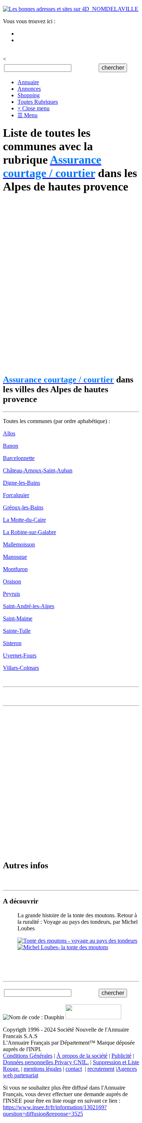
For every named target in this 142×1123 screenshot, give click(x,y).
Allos (9, 433)
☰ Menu (27, 115)
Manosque (15, 557)
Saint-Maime (17, 618)
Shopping (28, 95)
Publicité (121, 1056)
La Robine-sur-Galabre (29, 532)
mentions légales (43, 1069)
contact (74, 1069)
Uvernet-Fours (19, 655)
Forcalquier (16, 495)
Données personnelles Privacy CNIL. (46, 1062)
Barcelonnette (19, 458)
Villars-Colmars (21, 668)
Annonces (29, 89)
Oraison (12, 581)
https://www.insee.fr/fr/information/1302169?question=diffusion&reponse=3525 (55, 1110)
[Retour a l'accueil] (70, 9)
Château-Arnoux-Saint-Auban (37, 470)
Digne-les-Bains (21, 483)
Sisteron (12, 643)
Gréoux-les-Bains (23, 507)
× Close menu (33, 108)
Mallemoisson (19, 544)
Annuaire (28, 82)
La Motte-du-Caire (24, 520)
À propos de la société (81, 1056)
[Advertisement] (71, 284)
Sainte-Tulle (17, 631)
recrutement (100, 1069)
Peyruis (11, 594)
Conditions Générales (27, 1056)
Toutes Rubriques (37, 102)
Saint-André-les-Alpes (28, 606)
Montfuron (15, 569)
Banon (10, 446)
